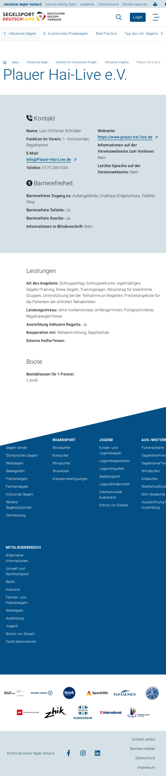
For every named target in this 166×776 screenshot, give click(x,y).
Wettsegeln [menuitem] (15, 463)
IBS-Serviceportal (135, 4)
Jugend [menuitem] (106, 440)
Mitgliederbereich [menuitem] (23, 547)
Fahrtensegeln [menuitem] (17, 487)
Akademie (87, 4)
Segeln (16, 62)
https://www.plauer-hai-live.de (125, 137)
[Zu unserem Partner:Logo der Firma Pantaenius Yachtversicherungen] (125, 693)
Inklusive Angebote (118, 62)
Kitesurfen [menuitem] (61, 455)
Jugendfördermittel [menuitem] (114, 484)
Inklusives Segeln (22, 34)
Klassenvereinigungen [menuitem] (70, 479)
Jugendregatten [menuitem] (111, 469)
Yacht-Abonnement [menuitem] (21, 642)
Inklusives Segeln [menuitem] (19, 494)
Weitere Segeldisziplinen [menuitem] (19, 505)
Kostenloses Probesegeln (68, 34)
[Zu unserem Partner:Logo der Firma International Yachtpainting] (111, 712)
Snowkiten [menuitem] (61, 471)
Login (137, 17)
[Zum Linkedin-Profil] (97, 753)
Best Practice (106, 34)
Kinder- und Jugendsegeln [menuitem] (110, 450)
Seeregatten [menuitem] (15, 471)
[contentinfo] (83, 591)
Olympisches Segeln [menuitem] (22, 455)
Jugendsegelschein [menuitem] (114, 461)
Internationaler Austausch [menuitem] (110, 494)
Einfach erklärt (143, 739)
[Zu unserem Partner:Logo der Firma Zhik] (55, 712)
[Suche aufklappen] (119, 17)
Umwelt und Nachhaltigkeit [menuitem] (17, 571)
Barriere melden (142, 749)
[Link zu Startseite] (4, 62)
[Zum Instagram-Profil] (83, 753)
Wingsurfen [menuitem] (62, 463)
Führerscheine (108, 4)
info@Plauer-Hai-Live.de (48, 159)
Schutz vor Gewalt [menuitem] (113, 505)
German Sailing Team (60, 4)
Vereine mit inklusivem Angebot (78, 62)
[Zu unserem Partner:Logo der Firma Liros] (152, 693)
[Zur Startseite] (34, 17)
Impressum (146, 767)
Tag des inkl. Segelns (141, 34)
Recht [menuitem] (10, 582)
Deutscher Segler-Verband (23, 4)
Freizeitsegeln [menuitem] (17, 479)
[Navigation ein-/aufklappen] (156, 17)
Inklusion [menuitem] (13, 590)
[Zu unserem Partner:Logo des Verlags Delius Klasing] (28, 712)
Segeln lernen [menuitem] (16, 448)
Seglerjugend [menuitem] (109, 476)
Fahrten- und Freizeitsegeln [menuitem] (17, 600)
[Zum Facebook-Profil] (68, 753)
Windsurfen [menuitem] (62, 448)
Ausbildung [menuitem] (15, 618)
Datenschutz (145, 758)
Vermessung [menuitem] (16, 515)
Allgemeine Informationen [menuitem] (17, 558)
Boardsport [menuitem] (64, 440)
